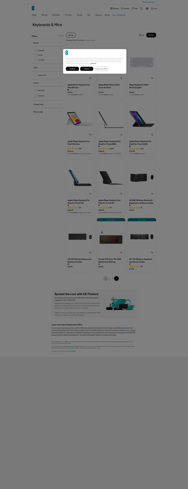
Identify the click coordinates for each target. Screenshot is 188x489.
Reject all (86, 68)
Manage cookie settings (101, 68)
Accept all (72, 68)
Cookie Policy (93, 63)
